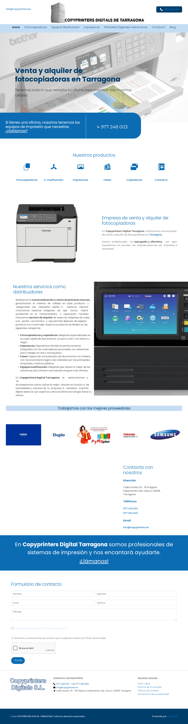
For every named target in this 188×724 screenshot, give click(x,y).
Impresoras (80, 180)
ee (169, 716)
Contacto (161, 180)
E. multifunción (53, 180)
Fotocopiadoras (26, 180)
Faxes (107, 180)
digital (174, 716)
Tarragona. (155, 234)
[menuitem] (16, 27)
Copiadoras (134, 180)
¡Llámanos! (94, 561)
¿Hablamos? (16, 130)
